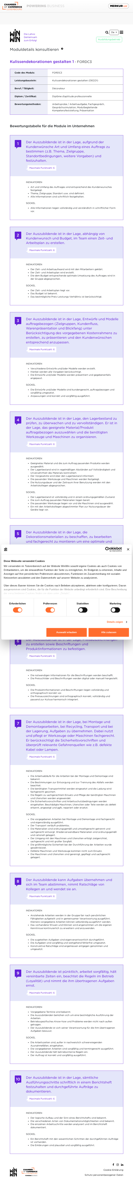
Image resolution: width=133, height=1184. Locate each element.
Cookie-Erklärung (113, 1170)
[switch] (50, 610)
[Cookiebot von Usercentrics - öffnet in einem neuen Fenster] (107, 549)
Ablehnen (24, 632)
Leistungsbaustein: (25, 80)
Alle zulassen (108, 632)
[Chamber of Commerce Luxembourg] (33, 6)
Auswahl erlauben (66, 632)
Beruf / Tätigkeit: (24, 88)
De (113, 32)
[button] (62, 50)
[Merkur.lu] (118, 6)
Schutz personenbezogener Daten (104, 1175)
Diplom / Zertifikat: (25, 96)
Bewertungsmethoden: (28, 104)
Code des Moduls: (25, 72)
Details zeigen (115, 622)
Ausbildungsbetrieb (109, 39)
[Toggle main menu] (121, 32)
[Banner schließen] (128, 549)
